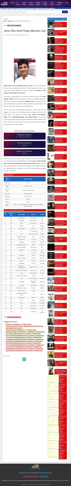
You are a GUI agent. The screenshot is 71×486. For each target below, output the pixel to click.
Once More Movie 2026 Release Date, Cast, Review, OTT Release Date (24, 337)
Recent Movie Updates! (57, 19)
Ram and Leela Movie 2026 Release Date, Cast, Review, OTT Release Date (25, 335)
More (67, 2)
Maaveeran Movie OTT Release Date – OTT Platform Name (21, 330)
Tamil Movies (31, 3)
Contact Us (22, 472)
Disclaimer (35, 472)
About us (29, 472)
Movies (12, 25)
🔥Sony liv (20, 9)
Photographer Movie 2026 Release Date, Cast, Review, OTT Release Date (24, 339)
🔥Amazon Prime (40, 9)
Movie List (10, 21)
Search (65, 12)
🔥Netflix (33, 9)
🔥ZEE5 (8, 9)
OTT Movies (18, 3)
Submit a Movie (44, 476)
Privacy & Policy (43, 472)
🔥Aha (47, 9)
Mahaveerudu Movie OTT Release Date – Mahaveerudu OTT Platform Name (25, 331)
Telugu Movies (45, 3)
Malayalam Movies (60, 3)
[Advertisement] (25, 48)
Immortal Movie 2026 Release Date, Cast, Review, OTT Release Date (23, 333)
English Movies (38, 3)
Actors (8, 25)
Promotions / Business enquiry (31, 476)
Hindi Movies (52, 3)
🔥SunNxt (14, 9)
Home (13, 2)
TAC (50, 472)
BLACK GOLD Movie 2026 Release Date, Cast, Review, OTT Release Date (24, 341)
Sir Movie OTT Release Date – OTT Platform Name (18, 324)
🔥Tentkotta (3, 9)
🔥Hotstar (52, 9)
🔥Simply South (26, 9)
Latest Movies (24, 3)
